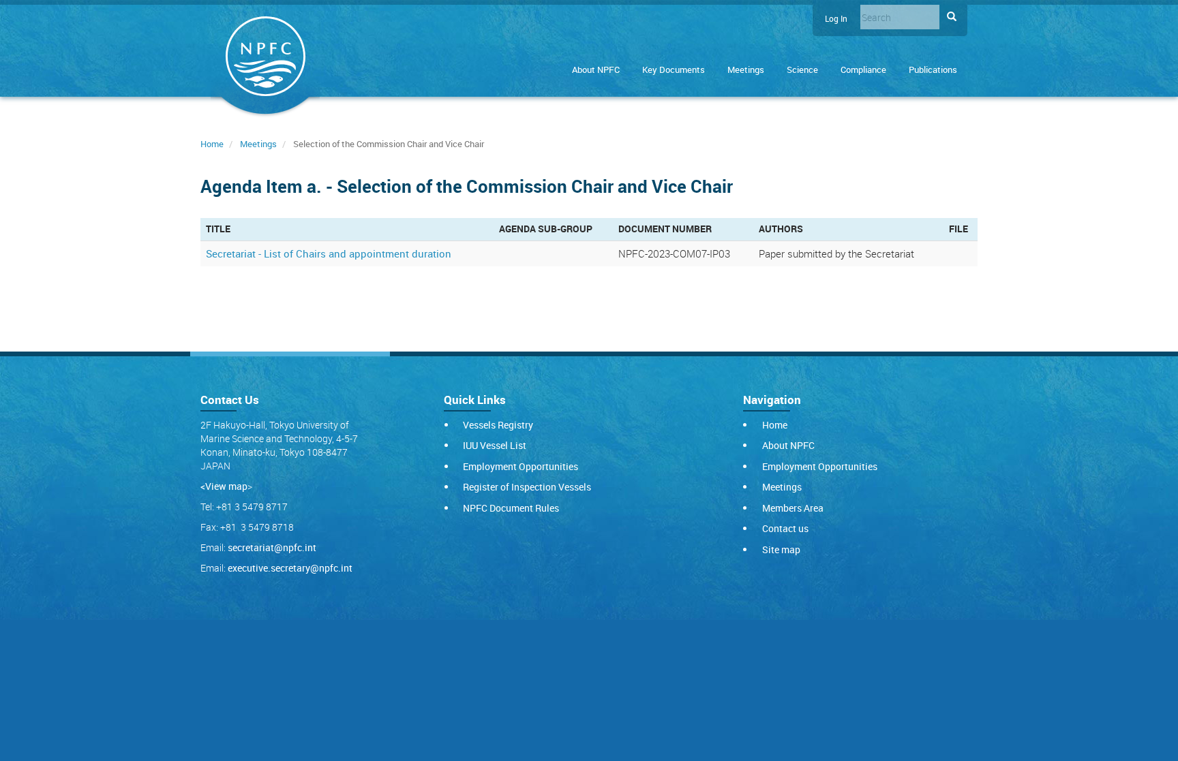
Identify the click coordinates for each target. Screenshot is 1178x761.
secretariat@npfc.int (272, 547)
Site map (781, 549)
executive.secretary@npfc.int (290, 567)
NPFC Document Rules (511, 507)
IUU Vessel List (494, 445)
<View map (223, 486)
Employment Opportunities (520, 466)
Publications (933, 69)
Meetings (745, 69)
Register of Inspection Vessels (527, 486)
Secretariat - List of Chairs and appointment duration (328, 253)
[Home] (265, 59)
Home (212, 144)
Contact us (785, 528)
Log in (836, 19)
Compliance (863, 69)
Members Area (793, 507)
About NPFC (596, 69)
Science (802, 69)
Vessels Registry (498, 424)
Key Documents (673, 69)
